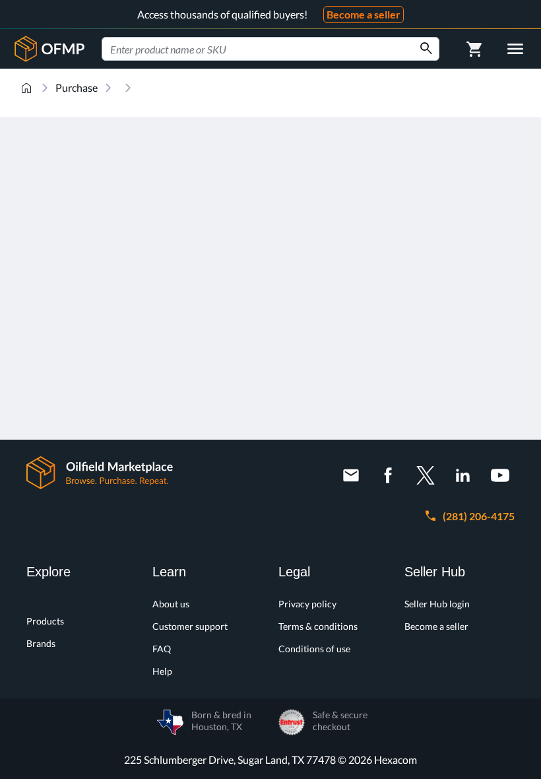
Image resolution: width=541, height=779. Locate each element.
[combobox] (270, 49)
